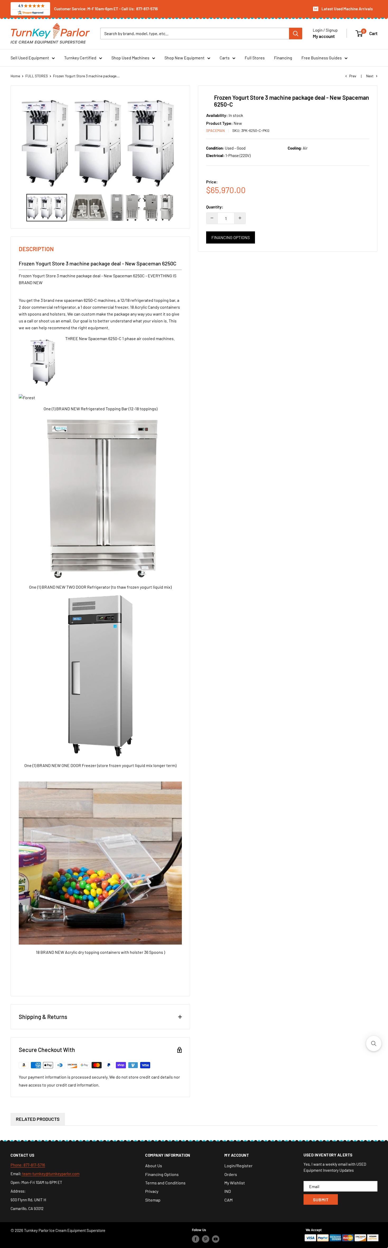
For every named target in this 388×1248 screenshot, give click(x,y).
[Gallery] (100, 157)
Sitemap (152, 1199)
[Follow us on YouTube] (215, 1239)
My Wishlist (234, 1182)
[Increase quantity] (239, 217)
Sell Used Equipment (30, 57)
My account (324, 36)
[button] (373, 1043)
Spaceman (215, 130)
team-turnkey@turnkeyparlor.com (50, 1173)
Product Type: (220, 123)
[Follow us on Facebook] (195, 1239)
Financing (283, 57)
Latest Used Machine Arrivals (347, 8)
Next (369, 76)
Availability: (217, 115)
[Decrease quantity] (211, 217)
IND (227, 1191)
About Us (153, 1165)
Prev (352, 76)
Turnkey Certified (80, 57)
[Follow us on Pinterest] (205, 1239)
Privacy (151, 1191)
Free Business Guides (321, 57)
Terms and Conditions (165, 1182)
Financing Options (230, 237)
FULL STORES (36, 76)
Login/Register (238, 1165)
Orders (230, 1174)
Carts (225, 57)
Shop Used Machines (130, 57)
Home (15, 76)
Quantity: (214, 206)
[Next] (175, 141)
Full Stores (255, 57)
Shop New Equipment (184, 57)
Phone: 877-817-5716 (28, 1165)
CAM (228, 1199)
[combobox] (194, 33)
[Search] (295, 33)
